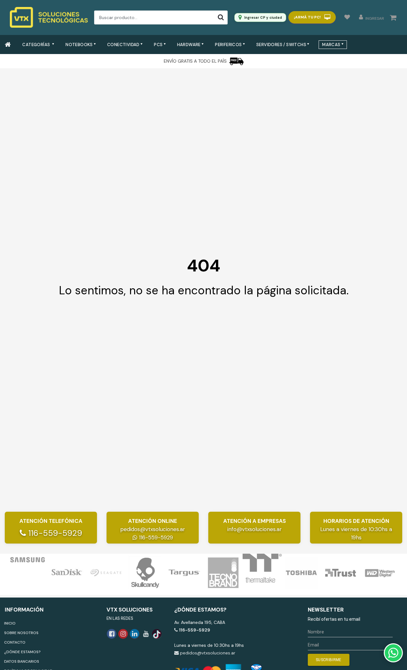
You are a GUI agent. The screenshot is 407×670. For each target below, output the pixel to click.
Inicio (10, 623)
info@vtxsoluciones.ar (254, 529)
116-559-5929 (54, 533)
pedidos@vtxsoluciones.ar (152, 529)
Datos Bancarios (21, 661)
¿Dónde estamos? (22, 651)
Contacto (14, 642)
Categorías (36, 44)
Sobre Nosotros (21, 632)
